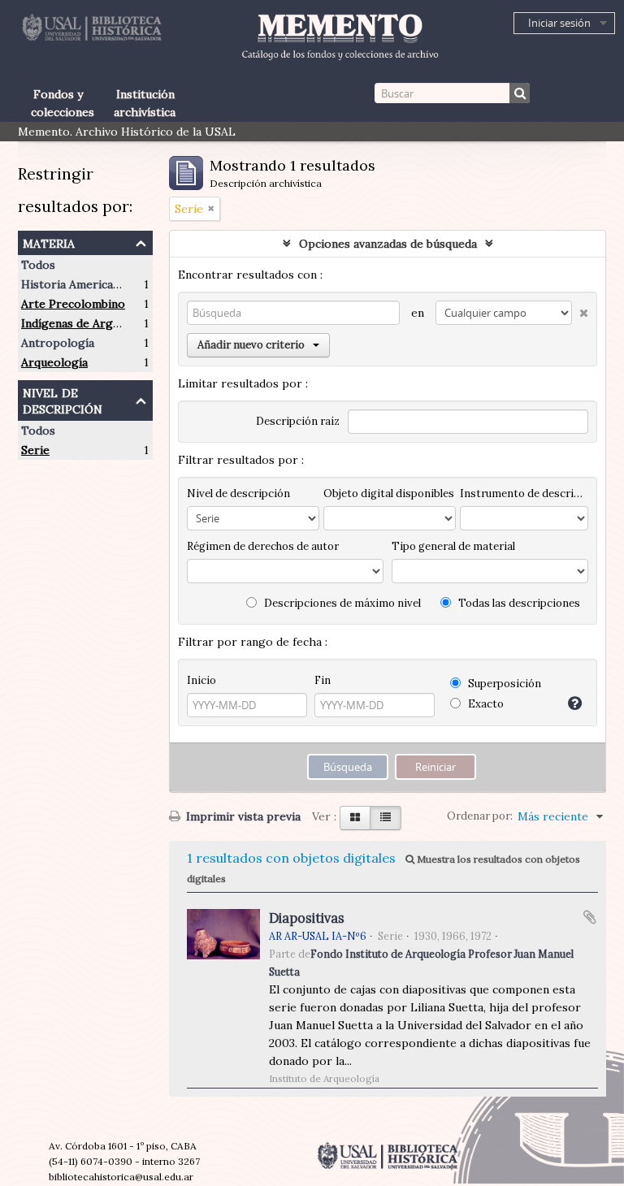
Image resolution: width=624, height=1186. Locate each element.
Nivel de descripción (62, 399)
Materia (49, 242)
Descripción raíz (298, 421)
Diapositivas (306, 918)
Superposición (503, 683)
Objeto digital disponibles (388, 493)
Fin (322, 680)
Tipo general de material (453, 546)
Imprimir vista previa (242, 816)
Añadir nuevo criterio (251, 345)
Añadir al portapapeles (590, 917)
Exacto (485, 704)
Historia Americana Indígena (98, 284)
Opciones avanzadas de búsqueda (388, 243)
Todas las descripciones (518, 603)
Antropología (57, 342)
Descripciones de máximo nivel (341, 603)
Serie (35, 450)
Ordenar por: (480, 816)
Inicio (201, 680)
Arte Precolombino (73, 303)
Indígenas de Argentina (83, 323)
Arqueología (54, 362)
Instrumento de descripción (524, 493)
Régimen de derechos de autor (263, 546)
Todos (38, 265)
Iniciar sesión (559, 22)
